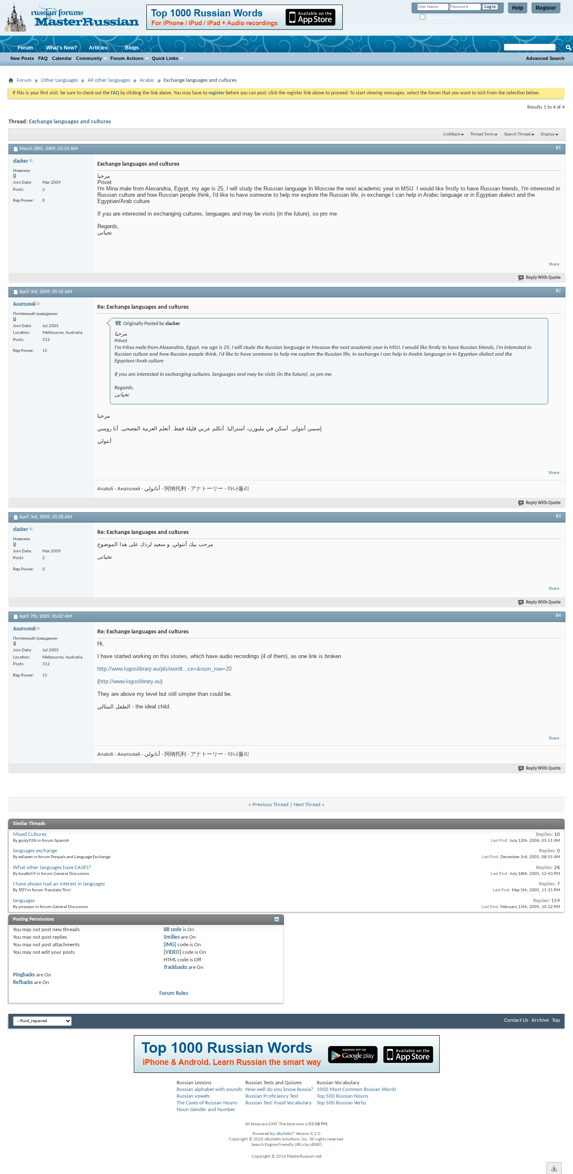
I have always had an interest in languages (59, 884)
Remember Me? (441, 17)
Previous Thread (271, 804)
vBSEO (316, 1145)
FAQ (43, 58)
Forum (25, 48)
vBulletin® (285, 1134)
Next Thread (307, 804)
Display (548, 134)
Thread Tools (482, 134)
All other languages (109, 80)
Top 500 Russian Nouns (342, 1096)
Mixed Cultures (30, 834)
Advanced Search (545, 58)
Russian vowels (193, 1096)
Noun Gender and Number (206, 1109)
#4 (558, 615)
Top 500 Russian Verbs (341, 1103)
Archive (540, 1020)
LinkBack (451, 134)
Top (556, 1020)
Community (89, 58)
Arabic (147, 80)
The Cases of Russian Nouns (207, 1103)
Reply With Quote (543, 278)
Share (554, 264)
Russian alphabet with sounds (209, 1089)
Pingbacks (24, 975)
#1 (558, 148)
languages (24, 900)
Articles (98, 48)
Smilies (172, 937)
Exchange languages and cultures (70, 122)
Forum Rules (173, 993)
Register (546, 8)
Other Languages (59, 80)
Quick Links (165, 58)
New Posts (22, 58)
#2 (558, 291)
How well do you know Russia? (279, 1089)
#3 (558, 516)
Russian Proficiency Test (271, 1096)
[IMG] (170, 945)
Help (517, 8)
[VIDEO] (172, 952)
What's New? (61, 48)
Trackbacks (175, 967)
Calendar (62, 58)
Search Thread (517, 134)
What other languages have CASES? (52, 867)
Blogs (132, 48)
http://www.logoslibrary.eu (130, 681)
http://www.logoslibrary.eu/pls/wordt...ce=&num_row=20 (164, 669)
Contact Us (516, 1020)
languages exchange (35, 851)
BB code (173, 929)
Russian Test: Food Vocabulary (278, 1103)
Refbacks (23, 982)
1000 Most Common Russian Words (356, 1089)
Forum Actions (126, 58)
